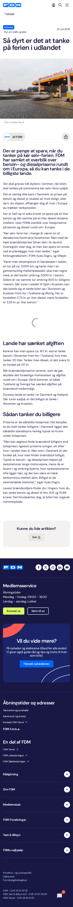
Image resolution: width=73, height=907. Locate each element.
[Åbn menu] (67, 5)
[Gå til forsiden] (12, 5)
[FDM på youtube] (67, 567)
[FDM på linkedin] (60, 567)
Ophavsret (8, 876)
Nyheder (9, 13)
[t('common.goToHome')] (13, 567)
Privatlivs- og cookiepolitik (17, 872)
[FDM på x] (46, 567)
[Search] (60, 5)
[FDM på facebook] (39, 567)
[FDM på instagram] (53, 567)
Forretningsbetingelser (15, 880)
